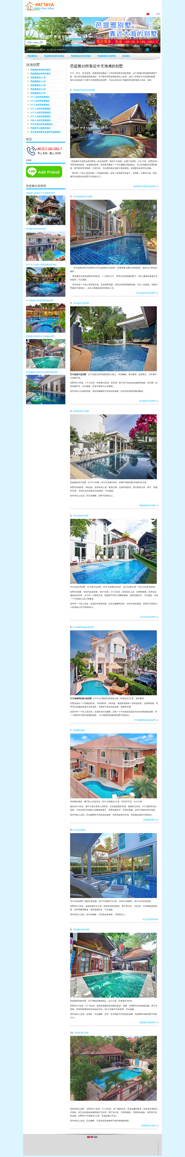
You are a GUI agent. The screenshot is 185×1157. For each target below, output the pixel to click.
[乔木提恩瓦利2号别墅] (113, 264)
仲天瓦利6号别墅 (80, 516)
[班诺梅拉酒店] (113, 797)
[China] (89, 1138)
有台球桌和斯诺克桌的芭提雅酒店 (45, 132)
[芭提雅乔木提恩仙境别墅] (113, 157)
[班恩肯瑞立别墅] (113, 1100)
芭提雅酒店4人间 (38, 85)
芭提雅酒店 (32, 56)
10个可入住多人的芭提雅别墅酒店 (41, 264)
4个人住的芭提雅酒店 (40, 97)
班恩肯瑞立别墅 (81, 1033)
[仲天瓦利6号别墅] (113, 583)
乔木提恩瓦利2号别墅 (82, 196)
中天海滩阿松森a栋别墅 (83, 627)
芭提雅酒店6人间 (38, 93)
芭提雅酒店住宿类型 (107, 56)
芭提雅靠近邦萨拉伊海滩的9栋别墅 (42, 372)
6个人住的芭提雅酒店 (40, 101)
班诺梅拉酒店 (79, 730)
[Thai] (95, 1138)
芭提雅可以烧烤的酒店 (40, 128)
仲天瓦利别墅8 (79, 830)
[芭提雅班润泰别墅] (113, 997)
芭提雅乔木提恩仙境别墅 (84, 90)
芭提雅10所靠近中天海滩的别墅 (40, 193)
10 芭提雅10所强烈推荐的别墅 (39, 300)
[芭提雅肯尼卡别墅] (113, 478)
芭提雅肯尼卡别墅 (81, 411)
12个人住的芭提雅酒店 (40, 113)
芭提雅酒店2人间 (38, 78)
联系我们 (126, 56)
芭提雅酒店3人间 (38, 81)
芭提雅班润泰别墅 (81, 929)
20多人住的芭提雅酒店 (40, 120)
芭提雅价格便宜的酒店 (54, 56)
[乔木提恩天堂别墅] (113, 370)
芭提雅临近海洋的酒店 (81, 56)
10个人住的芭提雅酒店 (40, 109)
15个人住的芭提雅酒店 (40, 117)
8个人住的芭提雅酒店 (40, 105)
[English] (92, 1138)
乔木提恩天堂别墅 (81, 303)
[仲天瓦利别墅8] (113, 897)
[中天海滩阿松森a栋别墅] (113, 694)
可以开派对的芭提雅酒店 (41, 124)
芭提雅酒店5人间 (38, 89)
